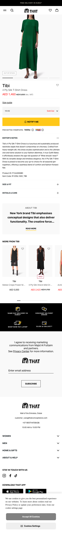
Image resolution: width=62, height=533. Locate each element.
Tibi (6, 85)
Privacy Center (21, 351)
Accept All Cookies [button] (31, 516)
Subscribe (31, 383)
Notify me (33, 121)
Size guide (7, 102)
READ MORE (31, 228)
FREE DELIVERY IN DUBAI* (31, 3)
